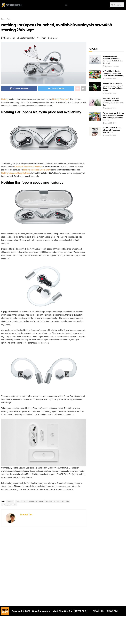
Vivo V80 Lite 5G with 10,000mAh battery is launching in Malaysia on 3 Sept (113, 101)
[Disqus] (43, 566)
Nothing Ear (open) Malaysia (57, 501)
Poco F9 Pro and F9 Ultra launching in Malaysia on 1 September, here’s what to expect (113, 86)
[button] (66, 4)
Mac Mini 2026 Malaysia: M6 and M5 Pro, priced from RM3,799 (112, 130)
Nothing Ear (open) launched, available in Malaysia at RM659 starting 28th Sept (113, 59)
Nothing (4, 99)
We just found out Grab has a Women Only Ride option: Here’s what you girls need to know (113, 116)
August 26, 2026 (110, 135)
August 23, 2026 (110, 108)
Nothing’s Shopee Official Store (37, 169)
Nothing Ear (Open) (35, 501)
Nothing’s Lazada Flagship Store (15, 172)
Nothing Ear (20, 501)
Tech (8, 19)
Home (3, 19)
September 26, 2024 (111, 66)
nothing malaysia (9, 505)
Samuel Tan (26, 514)
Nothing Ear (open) (60, 99)
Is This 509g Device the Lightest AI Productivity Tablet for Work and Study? (113, 73)
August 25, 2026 (110, 93)
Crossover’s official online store (28, 166)
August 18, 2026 (110, 78)
